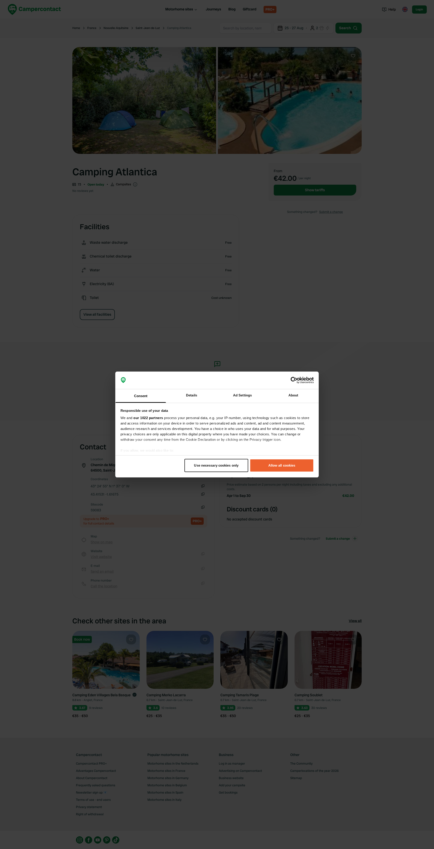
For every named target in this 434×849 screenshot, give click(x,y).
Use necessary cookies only (216, 465)
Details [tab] (191, 395)
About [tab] (293, 395)
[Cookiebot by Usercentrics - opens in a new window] (294, 380)
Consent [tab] (141, 396)
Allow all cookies (281, 465)
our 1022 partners (148, 418)
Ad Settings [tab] (242, 395)
